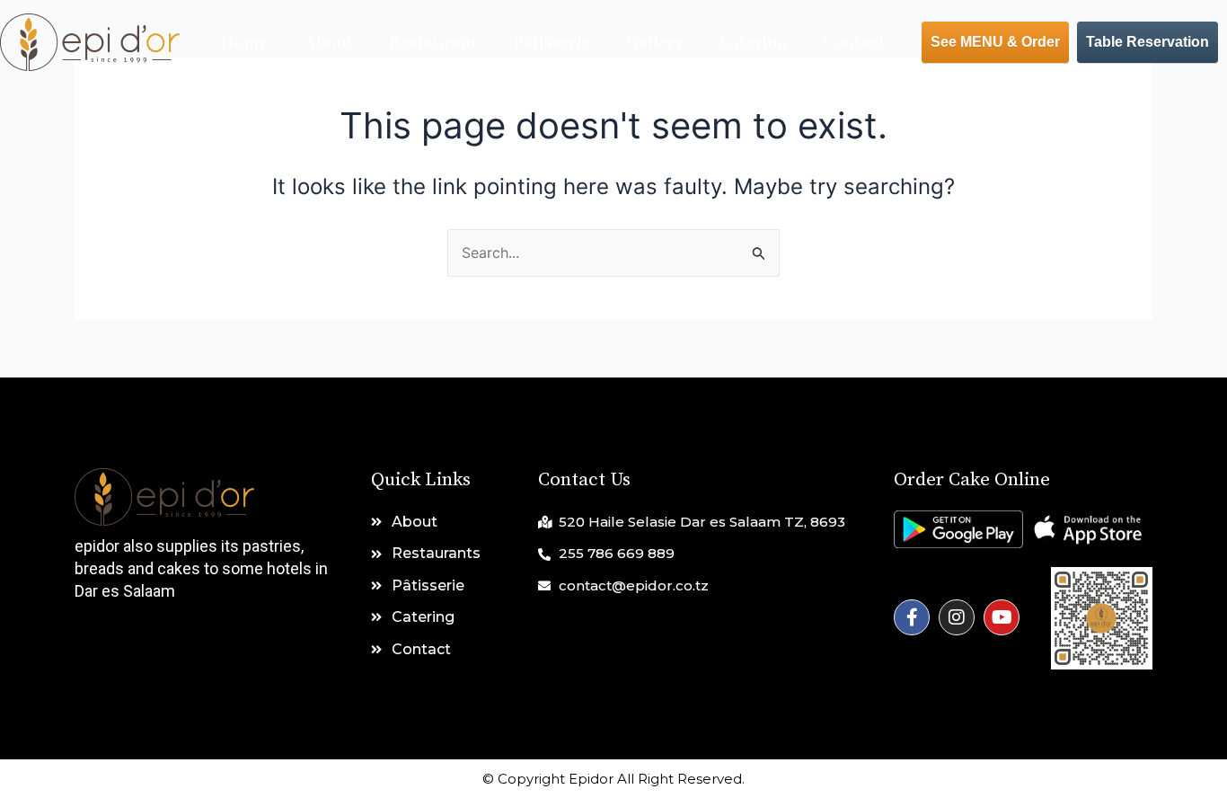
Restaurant (433, 42)
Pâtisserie (552, 42)
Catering (753, 42)
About (329, 42)
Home (244, 42)
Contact (854, 42)
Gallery (655, 42)
